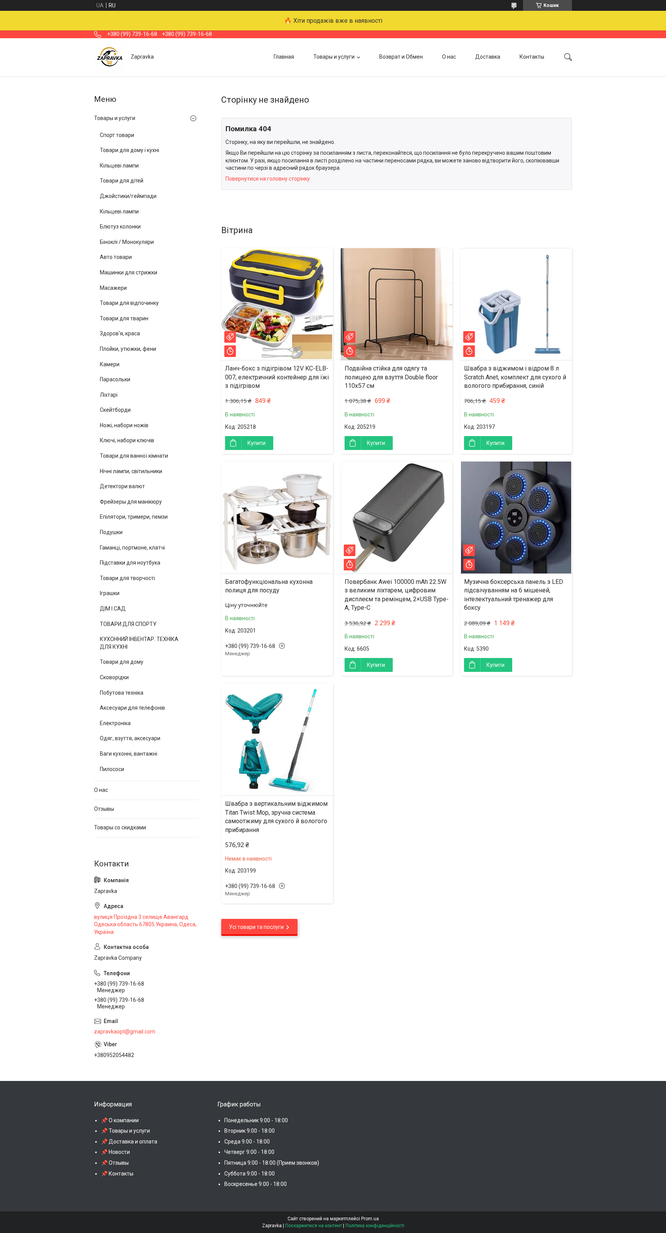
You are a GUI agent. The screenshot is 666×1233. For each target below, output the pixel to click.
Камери (109, 364)
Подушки (111, 532)
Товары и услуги (334, 57)
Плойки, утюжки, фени (128, 349)
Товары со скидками (120, 827)
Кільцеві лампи (119, 165)
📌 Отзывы (115, 1163)
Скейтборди (115, 410)
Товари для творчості (127, 578)
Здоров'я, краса (120, 333)
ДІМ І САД (113, 609)
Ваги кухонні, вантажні (128, 754)
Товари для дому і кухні (129, 150)
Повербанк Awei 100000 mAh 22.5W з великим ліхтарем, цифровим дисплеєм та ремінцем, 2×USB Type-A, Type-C (397, 594)
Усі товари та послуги (256, 927)
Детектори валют (122, 486)
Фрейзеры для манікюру (131, 502)
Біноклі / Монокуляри (127, 242)
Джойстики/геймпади (128, 196)
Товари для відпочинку (129, 303)
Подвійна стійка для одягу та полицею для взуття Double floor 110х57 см (391, 377)
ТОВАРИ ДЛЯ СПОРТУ (128, 624)
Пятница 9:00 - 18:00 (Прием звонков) (271, 1163)
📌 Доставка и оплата (129, 1141)
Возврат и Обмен (401, 57)
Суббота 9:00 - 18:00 (249, 1173)
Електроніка (115, 723)
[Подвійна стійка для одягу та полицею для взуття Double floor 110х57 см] (396, 304)
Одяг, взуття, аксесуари (130, 738)
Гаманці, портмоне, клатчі (132, 548)
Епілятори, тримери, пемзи (134, 517)
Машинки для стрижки (128, 272)
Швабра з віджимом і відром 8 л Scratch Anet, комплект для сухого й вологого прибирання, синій (515, 377)
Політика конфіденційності (374, 1225)
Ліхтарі (109, 395)
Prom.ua (370, 1218)
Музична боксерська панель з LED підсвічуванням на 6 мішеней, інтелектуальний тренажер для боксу (513, 594)
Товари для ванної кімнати (134, 456)
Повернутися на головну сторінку (267, 179)
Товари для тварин (124, 318)
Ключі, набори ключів (127, 440)
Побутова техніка (121, 693)
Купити (256, 443)
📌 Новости (115, 1152)
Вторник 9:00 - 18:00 (249, 1131)
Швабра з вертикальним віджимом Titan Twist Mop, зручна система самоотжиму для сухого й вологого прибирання (276, 816)
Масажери (113, 288)
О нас (449, 57)
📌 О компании (120, 1120)
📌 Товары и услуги (125, 1131)
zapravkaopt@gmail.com (124, 1031)
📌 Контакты (117, 1173)
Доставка (487, 57)
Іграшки (109, 593)
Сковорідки (114, 677)
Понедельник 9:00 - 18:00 (256, 1120)
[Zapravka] (109, 57)
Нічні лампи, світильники (131, 471)
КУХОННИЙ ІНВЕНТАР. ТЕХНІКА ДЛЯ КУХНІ (139, 643)
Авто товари (116, 257)
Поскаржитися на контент (313, 1225)
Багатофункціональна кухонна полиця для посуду (269, 586)
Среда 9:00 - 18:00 (247, 1141)
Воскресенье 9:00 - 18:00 (255, 1184)
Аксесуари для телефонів (132, 708)
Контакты (532, 57)
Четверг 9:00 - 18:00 (249, 1152)
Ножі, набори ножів (124, 425)
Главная (284, 57)
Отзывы (104, 809)
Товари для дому (121, 662)
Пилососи (112, 769)
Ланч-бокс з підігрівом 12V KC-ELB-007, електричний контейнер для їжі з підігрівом (277, 377)
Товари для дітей (121, 181)
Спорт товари (117, 135)
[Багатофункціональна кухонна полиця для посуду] (277, 517)
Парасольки (115, 379)
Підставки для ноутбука (130, 563)
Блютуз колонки (120, 226)
